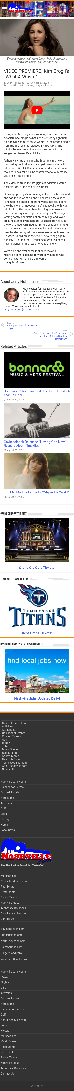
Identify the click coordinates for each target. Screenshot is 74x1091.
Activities (7, 726)
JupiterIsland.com (12, 935)
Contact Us (8, 769)
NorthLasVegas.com (13, 941)
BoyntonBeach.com (12, 928)
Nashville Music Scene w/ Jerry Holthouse (29, 85)
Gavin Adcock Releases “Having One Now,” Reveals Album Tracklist (35, 444)
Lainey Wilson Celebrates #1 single (22, 326)
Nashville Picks (11, 759)
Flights (5, 982)
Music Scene (10, 749)
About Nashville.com (14, 766)
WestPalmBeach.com (14, 959)
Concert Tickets (11, 736)
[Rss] (32, 1086)
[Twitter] (38, 1086)
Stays (4, 977)
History (6, 743)
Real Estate (7, 886)
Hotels (4, 824)
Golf (4, 739)
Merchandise (8, 876)
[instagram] (41, 1086)
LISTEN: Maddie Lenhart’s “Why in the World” (36, 492)
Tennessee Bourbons (14, 762)
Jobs (5, 746)
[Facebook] (35, 1086)
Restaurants (9, 752)
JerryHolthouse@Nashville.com (22, 309)
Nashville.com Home (14, 723)
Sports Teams (10, 756)
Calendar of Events (13, 733)
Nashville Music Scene (14, 881)
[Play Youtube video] (37, 110)
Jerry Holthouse (15, 82)
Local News (8, 830)
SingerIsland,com (11, 953)
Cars (3, 987)
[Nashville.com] (37, 9)
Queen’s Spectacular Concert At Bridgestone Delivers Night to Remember (50, 335)
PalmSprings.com (11, 947)
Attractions (8, 729)
